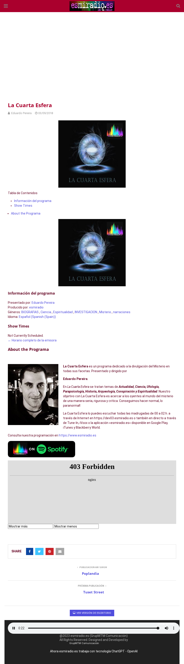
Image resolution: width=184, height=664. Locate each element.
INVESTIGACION (86, 312)
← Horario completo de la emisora (32, 340)
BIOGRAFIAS (30, 312)
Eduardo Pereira (43, 302)
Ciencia (46, 312)
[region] (92, 56)
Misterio (105, 312)
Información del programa (32, 201)
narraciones (121, 312)
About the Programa (25, 213)
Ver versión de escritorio (93, 613)
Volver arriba (166, 624)
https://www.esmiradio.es (77, 435)
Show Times (23, 205)
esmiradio (36, 307)
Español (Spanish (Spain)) (37, 317)
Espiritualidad (63, 312)
